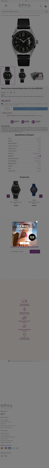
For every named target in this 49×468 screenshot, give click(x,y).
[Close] (37, 222)
